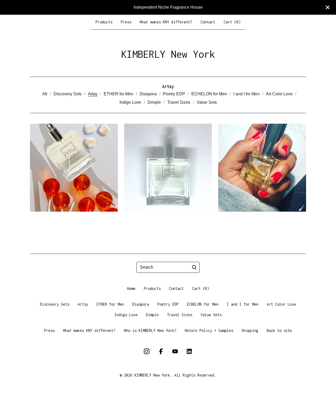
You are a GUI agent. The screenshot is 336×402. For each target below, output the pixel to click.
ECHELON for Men (209, 94)
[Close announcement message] (327, 7)
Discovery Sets (68, 94)
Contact (208, 22)
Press (126, 22)
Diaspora (148, 94)
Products (104, 22)
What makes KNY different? (166, 22)
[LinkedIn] (189, 351)
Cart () (232, 22)
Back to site (279, 330)
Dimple (154, 102)
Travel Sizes (178, 102)
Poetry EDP (174, 94)
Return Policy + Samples (209, 330)
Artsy (92, 94)
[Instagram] (147, 351)
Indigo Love (130, 102)
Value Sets (207, 102)
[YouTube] (175, 351)
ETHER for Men (118, 94)
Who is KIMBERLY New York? (150, 330)
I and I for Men (246, 94)
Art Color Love (279, 94)
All (44, 94)
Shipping (250, 330)
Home (131, 288)
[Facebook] (161, 351)
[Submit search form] (194, 267)
